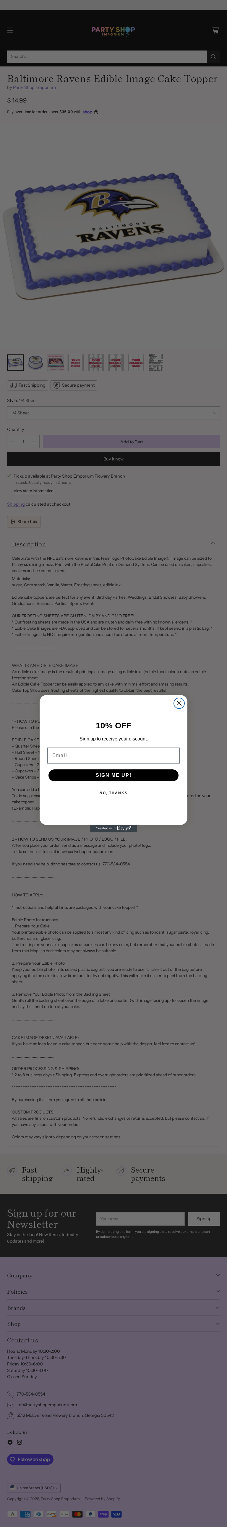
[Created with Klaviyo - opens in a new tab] (113, 828)
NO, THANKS (114, 793)
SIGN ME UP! (114, 775)
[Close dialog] (179, 703)
